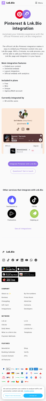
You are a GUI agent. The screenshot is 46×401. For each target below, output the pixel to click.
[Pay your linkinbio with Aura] (13, 374)
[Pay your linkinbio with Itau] (22, 374)
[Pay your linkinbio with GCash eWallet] (27, 378)
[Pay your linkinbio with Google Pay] (13, 370)
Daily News (6, 328)
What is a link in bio (9, 332)
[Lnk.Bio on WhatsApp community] (31, 260)
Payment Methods (8, 336)
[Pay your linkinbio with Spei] (8, 378)
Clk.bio (4, 325)
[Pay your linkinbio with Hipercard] (8, 374)
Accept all (33, 395)
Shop (26, 348)
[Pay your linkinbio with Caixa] (36, 374)
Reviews (5, 297)
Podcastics (12, 220)
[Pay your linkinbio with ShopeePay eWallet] (27, 382)
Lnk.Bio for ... (29, 328)
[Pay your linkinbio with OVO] (40, 378)
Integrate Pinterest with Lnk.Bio (23, 164)
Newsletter (6, 348)
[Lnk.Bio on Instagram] (3, 260)
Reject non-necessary (13, 395)
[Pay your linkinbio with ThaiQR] (22, 382)
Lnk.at (4, 321)
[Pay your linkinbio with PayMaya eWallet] (22, 378)
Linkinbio (27, 325)
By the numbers (30, 293)
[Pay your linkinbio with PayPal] (4, 370)
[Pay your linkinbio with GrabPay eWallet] (17, 378)
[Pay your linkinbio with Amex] (36, 370)
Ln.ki (26, 321)
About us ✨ (6, 293)
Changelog (6, 301)
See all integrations (23, 229)
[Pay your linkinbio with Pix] (4, 374)
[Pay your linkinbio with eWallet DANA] (31, 378)
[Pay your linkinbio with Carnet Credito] (4, 378)
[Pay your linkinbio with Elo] (40, 370)
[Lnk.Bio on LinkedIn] (22, 260)
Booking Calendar (8, 352)
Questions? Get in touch (23, 171)
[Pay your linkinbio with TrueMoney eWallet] (17, 382)
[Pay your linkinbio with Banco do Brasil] (27, 374)
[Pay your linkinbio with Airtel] (8, 382)
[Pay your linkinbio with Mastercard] (27, 370)
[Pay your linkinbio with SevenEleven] (13, 378)
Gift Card (5, 305)
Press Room (28, 297)
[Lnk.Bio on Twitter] (17, 260)
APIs (26, 356)
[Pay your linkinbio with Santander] (40, 374)
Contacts (27, 305)
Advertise (27, 301)
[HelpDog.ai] (34, 213)
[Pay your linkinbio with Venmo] (31, 370)
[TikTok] (34, 200)
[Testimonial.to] (12, 200)
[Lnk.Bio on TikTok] (8, 260)
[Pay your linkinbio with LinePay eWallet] (13, 382)
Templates (28, 332)
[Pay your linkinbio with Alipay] (17, 370)
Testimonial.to (11, 206)
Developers (28, 309)
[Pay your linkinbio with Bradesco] (31, 374)
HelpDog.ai (34, 220)
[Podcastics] (12, 213)
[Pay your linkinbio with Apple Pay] (8, 370)
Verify (26, 352)
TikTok (34, 206)
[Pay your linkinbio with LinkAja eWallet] (36, 378)
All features (6, 360)
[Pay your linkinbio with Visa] (22, 370)
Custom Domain (8, 356)
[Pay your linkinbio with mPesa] (4, 382)
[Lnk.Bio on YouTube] (26, 260)
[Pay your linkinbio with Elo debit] (17, 374)
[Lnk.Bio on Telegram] (36, 260)
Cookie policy (29, 391)
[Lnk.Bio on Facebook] (13, 260)
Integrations (6, 309)
